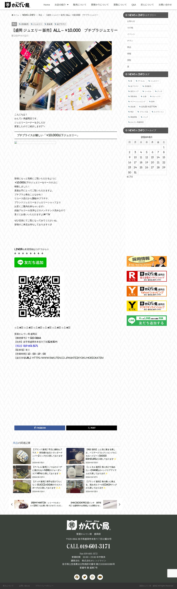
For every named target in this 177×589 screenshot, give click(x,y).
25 (141, 167)
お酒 (144, 96)
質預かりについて (100, 4)
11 (141, 157)
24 (135, 167)
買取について (120, 4)
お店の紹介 (60, 4)
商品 (14, 24)
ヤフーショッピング (137, 101)
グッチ (159, 91)
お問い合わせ (165, 4)
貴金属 (49, 24)
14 (158, 157)
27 (152, 167)
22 (163, 162)
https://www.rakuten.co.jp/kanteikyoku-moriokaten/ (68, 358)
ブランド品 (144, 112)
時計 (132, 112)
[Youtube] (100, 577)
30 (129, 172)
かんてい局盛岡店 (137, 122)
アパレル (141, 81)
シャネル (148, 91)
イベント (131, 34)
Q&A (134, 4)
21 (158, 162)
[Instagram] (92, 577)
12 (146, 157)
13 (152, 157)
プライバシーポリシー (44, 586)
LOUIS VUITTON (149, 107)
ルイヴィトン (159, 112)
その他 (130, 28)
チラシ (130, 41)
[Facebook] (77, 577)
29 (163, 167)
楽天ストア (134, 91)
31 (135, 172)
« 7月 (130, 177)
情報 (129, 54)
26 (146, 167)
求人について (147, 4)
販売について (79, 4)
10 (135, 157)
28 (158, 167)
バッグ (145, 117)
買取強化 (133, 96)
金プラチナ (61, 24)
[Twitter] (84, 577)
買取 (129, 60)
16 (129, 162)
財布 (153, 101)
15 (164, 157)
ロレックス (156, 96)
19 (146, 162)
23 (129, 167)
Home (47, 4)
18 (141, 162)
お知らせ (131, 21)
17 (135, 162)
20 (152, 162)
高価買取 (133, 117)
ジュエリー (37, 24)
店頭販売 (24, 24)
